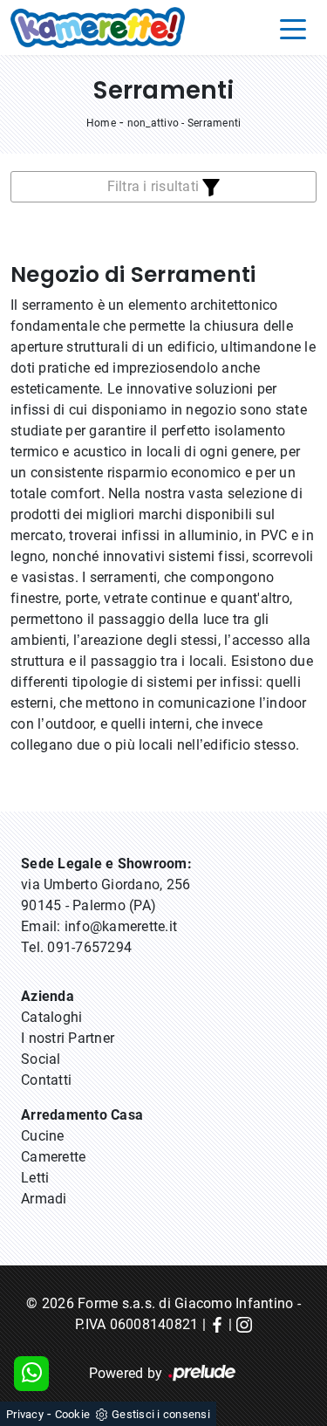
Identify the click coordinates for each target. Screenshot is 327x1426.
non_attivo (153, 123)
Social (41, 1059)
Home (101, 123)
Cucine (43, 1136)
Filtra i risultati (155, 186)
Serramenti (214, 123)
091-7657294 (89, 947)
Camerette (53, 1156)
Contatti (46, 1080)
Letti (35, 1177)
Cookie (73, 1414)
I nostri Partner (67, 1038)
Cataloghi (51, 1017)
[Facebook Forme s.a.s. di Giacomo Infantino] (217, 1324)
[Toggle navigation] (293, 28)
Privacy (25, 1414)
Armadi (44, 1198)
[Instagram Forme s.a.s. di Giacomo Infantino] (244, 1324)
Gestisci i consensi (161, 1414)
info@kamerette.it (121, 926)
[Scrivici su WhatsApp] (31, 1373)
